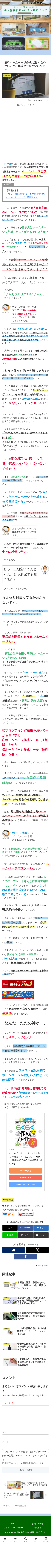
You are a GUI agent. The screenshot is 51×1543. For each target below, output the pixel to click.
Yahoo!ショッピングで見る (25, 1184)
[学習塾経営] (13, 29)
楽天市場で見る (25, 1178)
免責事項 (37, 1527)
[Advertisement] (25, 132)
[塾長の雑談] (38, 43)
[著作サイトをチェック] (13, 1250)
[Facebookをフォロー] (25, 1256)
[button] (25, 1235)
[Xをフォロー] (37, 1250)
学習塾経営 (9, 1200)
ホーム (13, 1524)
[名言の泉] (13, 43)
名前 (4, 1432)
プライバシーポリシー (13, 1527)
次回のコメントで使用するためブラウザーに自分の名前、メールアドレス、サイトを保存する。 (25, 1455)
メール (5, 1442)
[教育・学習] (38, 29)
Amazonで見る (25, 1171)
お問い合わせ (37, 1524)
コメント (8, 1403)
